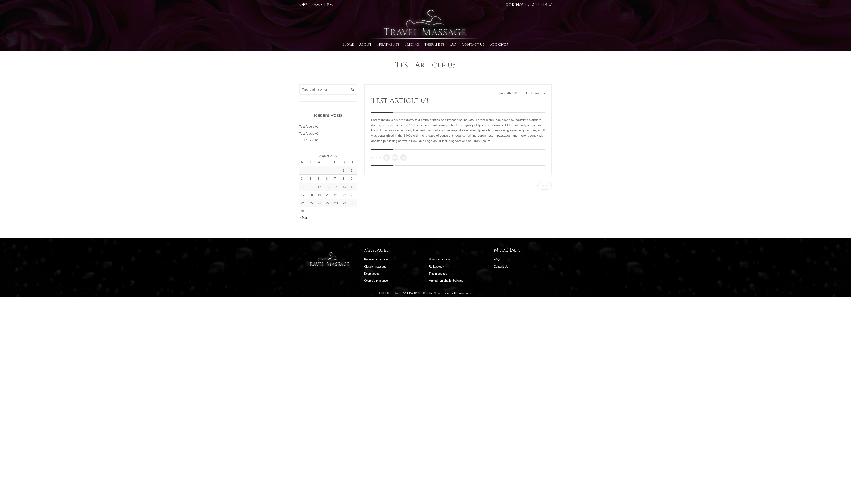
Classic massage (375, 266)
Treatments (388, 44)
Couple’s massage (376, 280)
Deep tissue (371, 273)
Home (348, 44)
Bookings (499, 44)
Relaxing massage (376, 259)
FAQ (453, 44)
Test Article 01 (309, 126)
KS (470, 293)
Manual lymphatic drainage (446, 280)
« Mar (303, 217)
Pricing (412, 44)
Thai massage (438, 273)
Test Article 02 (309, 133)
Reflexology (436, 266)
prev (544, 186)
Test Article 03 (400, 101)
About (365, 44)
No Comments (535, 93)
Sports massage (439, 259)
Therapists (434, 44)
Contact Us (473, 44)
